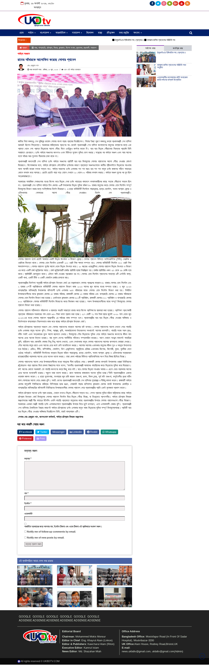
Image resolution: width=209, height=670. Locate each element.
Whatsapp (110, 432)
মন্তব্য (27, 458)
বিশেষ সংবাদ (70, 47)
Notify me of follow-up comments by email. (51, 531)
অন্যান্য (136, 32)
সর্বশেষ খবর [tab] (150, 48)
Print (42, 438)
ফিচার (56, 47)
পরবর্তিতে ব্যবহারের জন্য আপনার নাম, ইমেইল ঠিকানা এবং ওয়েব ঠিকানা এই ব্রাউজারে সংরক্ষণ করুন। (63, 526)
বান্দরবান (62, 47)
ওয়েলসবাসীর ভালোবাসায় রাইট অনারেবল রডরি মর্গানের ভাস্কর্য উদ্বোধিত (113, 579)
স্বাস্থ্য (100, 32)
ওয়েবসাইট (28, 513)
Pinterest (26, 438)
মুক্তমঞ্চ (79, 47)
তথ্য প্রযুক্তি (124, 32)
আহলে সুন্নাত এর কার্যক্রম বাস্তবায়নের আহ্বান (111, 602)
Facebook (26, 432)
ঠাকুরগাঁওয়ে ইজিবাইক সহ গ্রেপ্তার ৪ (119, 40)
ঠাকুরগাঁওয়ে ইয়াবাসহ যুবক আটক (34, 604)
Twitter (43, 432)
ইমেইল (27, 503)
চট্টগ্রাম (49, 47)
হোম (21, 32)
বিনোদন (89, 32)
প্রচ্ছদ (24, 47)
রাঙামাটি (86, 47)
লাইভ (31, 32)
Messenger (58, 432)
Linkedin (77, 432)
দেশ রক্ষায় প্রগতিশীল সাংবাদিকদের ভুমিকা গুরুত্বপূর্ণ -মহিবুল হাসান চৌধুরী (73, 601)
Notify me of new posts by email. (45, 537)
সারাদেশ (76, 32)
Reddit (93, 432)
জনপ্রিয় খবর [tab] (178, 48)
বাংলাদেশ (45, 32)
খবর (35, 47)
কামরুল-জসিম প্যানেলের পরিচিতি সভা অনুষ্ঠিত (155, 40)
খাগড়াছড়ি (42, 47)
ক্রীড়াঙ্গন (111, 32)
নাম (26, 493)
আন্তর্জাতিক (61, 32)
